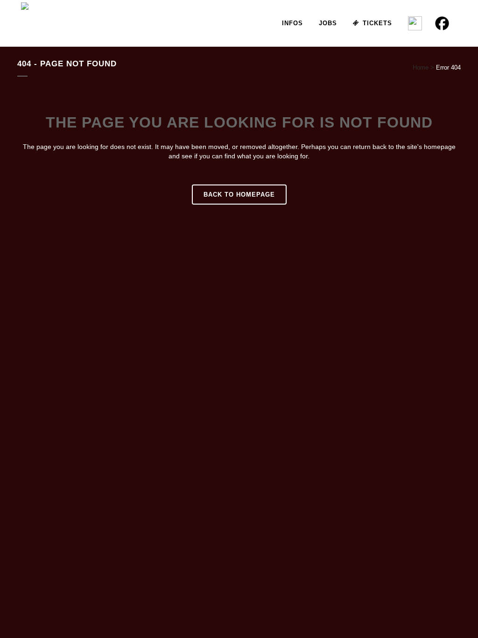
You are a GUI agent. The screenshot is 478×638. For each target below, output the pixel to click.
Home (421, 67)
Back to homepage (239, 194)
